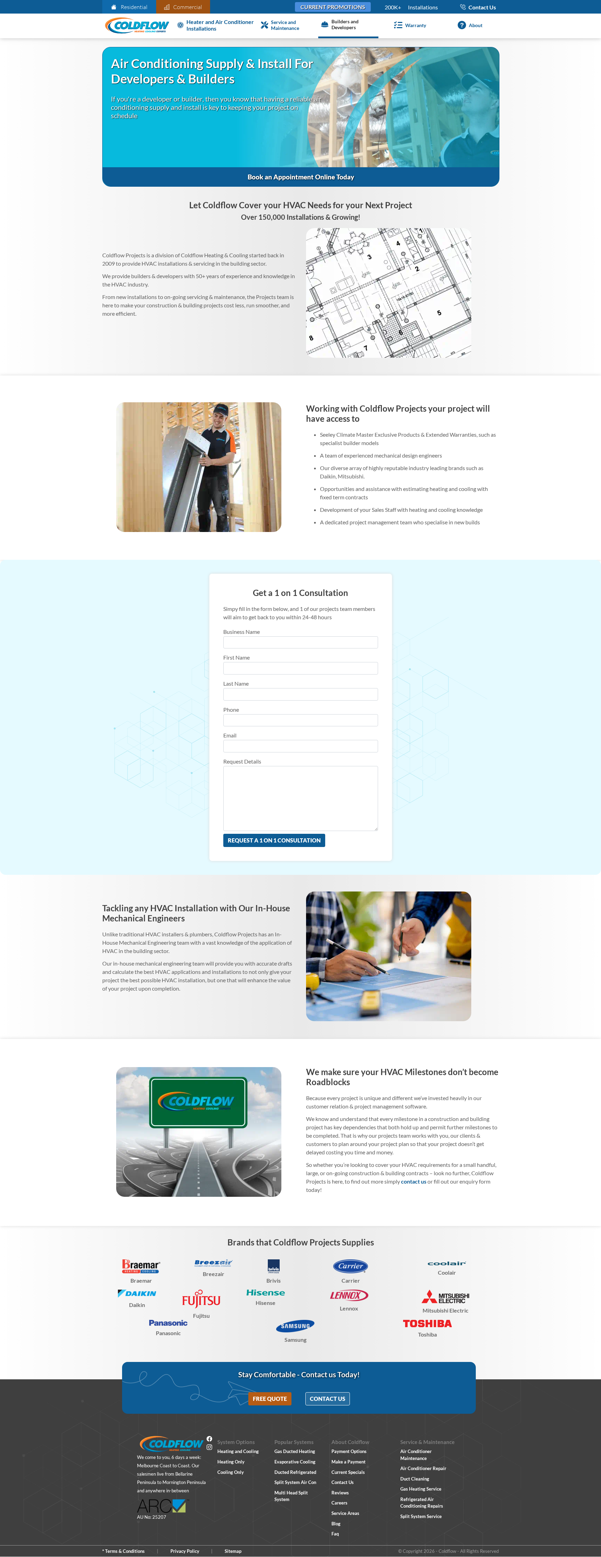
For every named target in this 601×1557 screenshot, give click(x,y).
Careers (339, 1503)
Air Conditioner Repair (423, 1468)
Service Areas (345, 1513)
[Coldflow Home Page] (137, 25)
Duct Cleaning (414, 1479)
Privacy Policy (184, 1551)
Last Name (236, 683)
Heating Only (231, 1462)
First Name (236, 657)
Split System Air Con (295, 1482)
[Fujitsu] (201, 1299)
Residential (134, 6)
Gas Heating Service (420, 1489)
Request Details (242, 761)
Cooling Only (230, 1472)
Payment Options (349, 1451)
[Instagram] (209, 1448)
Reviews (340, 1492)
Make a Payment (348, 1462)
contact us (413, 1181)
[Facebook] (209, 1440)
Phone (231, 709)
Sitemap (233, 1551)
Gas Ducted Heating (294, 1451)
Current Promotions (332, 6)
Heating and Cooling (238, 1451)
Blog (335, 1523)
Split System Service (421, 1516)
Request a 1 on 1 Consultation (274, 840)
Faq (335, 1533)
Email (230, 735)
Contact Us (327, 1398)
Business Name (241, 631)
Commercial (187, 6)
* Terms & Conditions (123, 1551)
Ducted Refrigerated (295, 1472)
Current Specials (348, 1472)
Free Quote (270, 1398)
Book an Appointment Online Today (301, 177)
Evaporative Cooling (294, 1462)
